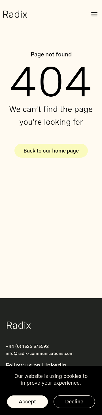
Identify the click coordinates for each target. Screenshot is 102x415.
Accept (27, 402)
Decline (74, 402)
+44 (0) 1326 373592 (27, 346)
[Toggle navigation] (94, 14)
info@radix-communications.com (40, 353)
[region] (51, 390)
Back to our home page (51, 151)
